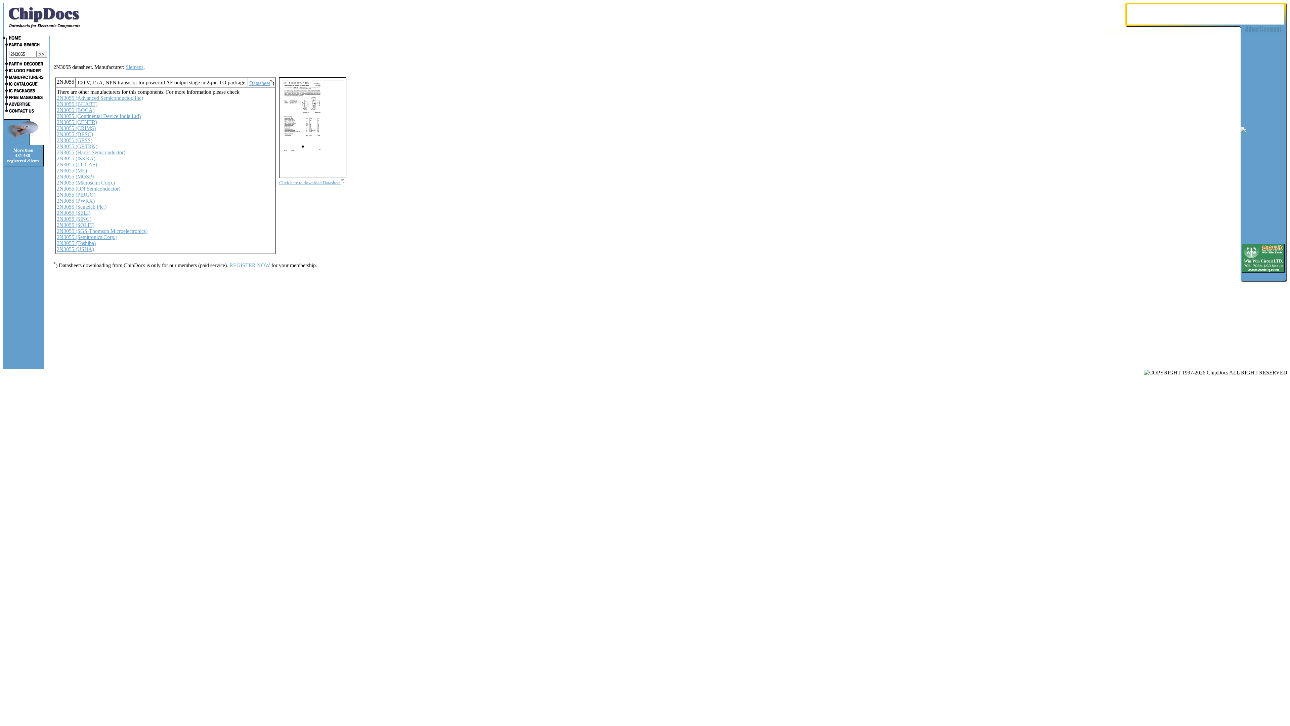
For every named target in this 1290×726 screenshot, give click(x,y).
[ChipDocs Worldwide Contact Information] (23, 111)
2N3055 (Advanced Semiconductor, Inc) (100, 98)
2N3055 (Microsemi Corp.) (86, 183)
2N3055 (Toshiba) (76, 243)
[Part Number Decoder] (23, 64)
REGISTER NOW (249, 266)
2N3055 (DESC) (75, 134)
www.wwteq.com (1263, 270)
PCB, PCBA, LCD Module (1263, 266)
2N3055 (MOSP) (75, 176)
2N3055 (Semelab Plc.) (81, 207)
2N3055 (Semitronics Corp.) (87, 237)
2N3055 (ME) (72, 170)
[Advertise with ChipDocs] (23, 105)
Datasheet (259, 83)
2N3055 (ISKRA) (76, 158)
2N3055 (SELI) (73, 213)
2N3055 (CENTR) (77, 122)
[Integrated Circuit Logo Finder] (23, 71)
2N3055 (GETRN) (77, 146)
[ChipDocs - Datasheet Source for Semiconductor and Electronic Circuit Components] (23, 38)
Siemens (134, 67)
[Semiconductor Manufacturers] (23, 78)
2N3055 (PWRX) (76, 201)
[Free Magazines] (23, 98)
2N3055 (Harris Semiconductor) (91, 152)
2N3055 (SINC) (74, 219)
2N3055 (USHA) (75, 249)
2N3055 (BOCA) (75, 110)
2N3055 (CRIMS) (76, 128)
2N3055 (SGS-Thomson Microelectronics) (102, 231)
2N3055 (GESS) (74, 140)
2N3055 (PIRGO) (76, 195)
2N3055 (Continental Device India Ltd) (99, 116)
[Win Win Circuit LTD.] (1263, 257)
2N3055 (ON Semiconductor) (88, 189)
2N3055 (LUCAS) (77, 164)
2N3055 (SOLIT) (75, 225)
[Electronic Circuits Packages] (23, 91)
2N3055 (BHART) (77, 104)
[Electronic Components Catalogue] (23, 84)
